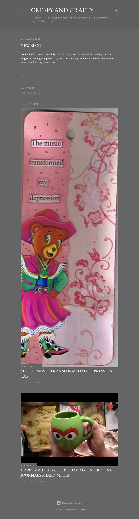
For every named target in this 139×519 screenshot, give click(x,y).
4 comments (35, 382)
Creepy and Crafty (62, 10)
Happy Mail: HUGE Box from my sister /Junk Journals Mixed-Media (66, 472)
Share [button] (23, 75)
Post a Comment (30, 93)
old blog (66, 54)
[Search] (116, 9)
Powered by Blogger (72, 503)
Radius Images (78, 509)
